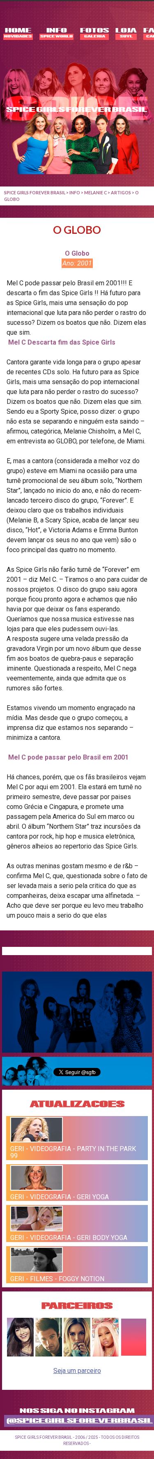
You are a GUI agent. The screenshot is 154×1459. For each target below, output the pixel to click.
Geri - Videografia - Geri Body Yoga (68, 1238)
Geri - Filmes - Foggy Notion (57, 1279)
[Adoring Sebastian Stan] (48, 1354)
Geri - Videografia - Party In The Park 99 (73, 1152)
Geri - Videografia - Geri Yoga (59, 1196)
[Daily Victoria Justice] (20, 1354)
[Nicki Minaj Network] (105, 1354)
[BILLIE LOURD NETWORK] (77, 1354)
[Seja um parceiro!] (133, 1354)
